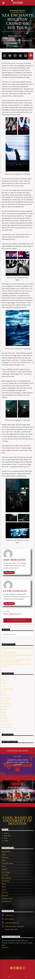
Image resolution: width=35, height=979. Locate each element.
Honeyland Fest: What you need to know (17, 762)
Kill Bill (26, 445)
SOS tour (7, 68)
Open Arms (9, 432)
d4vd (10, 70)
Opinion (4, 709)
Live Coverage (6, 698)
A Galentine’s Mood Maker (9, 652)
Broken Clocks (26, 362)
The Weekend (6, 448)
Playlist (4, 712)
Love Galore (13, 362)
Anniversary (5, 683)
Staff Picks (5, 718)
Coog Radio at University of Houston (17, 820)
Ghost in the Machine (9, 372)
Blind (15, 381)
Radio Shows (7, 835)
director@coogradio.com (12, 923)
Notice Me (11, 353)
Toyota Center (15, 63)
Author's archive (17, 620)
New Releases (5, 706)
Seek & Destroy (21, 302)
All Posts (6, 833)
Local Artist (5, 700)
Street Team (5, 721)
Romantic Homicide (22, 234)
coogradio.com (9, 915)
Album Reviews (6, 677)
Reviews (4, 715)
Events (3, 692)
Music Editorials (6, 703)
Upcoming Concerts (7, 724)
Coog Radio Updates (17, 12)
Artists (3, 686)
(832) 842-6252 (9, 919)
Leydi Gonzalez (15, 591)
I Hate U (18, 448)
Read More (5, 947)
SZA (3, 63)
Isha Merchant (17, 37)
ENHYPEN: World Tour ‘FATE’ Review (17, 788)
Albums (4, 680)
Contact (6, 840)
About (5, 838)
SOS (30, 288)
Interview (4, 695)
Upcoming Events (7, 727)
